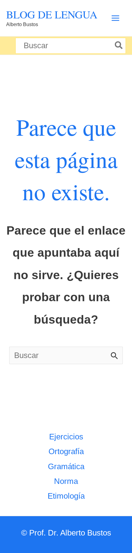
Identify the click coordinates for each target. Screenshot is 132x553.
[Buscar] (119, 45)
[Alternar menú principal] (115, 18)
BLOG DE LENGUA (51, 14)
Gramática (66, 466)
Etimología (66, 495)
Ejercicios (66, 436)
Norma (66, 481)
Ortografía (66, 451)
